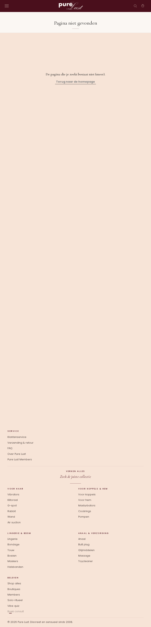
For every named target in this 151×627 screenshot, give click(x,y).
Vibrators (13, 494)
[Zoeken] (135, 5)
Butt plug (83, 544)
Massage (84, 556)
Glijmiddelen (86, 550)
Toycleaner (85, 561)
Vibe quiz (13, 606)
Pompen (83, 517)
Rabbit (11, 511)
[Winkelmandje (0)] (142, 5)
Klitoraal (12, 500)
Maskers (12, 561)
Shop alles (14, 583)
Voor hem (84, 500)
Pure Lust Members (19, 459)
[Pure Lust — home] (71, 6)
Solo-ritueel (15, 600)
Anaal (82, 539)
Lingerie (12, 539)
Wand (11, 517)
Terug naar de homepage (75, 82)
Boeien (12, 556)
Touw (10, 550)
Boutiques (13, 589)
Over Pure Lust (16, 454)
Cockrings (84, 511)
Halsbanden (15, 567)
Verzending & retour (20, 443)
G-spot (12, 505)
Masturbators (86, 505)
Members (13, 594)
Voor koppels (87, 494)
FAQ (9, 448)
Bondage (13, 544)
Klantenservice (16, 437)
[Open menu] (6, 6)
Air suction (14, 522)
